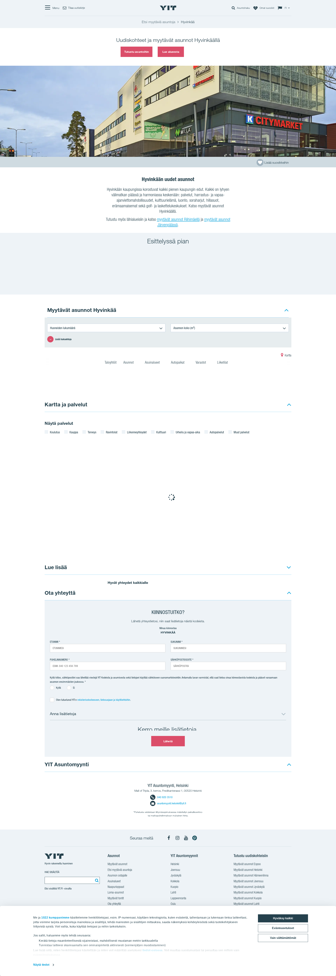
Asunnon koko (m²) (184, 328)
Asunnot (129, 362)
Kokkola (175, 881)
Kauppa (73, 432)
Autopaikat (178, 362)
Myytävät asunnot (117, 864)
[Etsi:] (96, 880)
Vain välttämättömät (283, 937)
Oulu (173, 904)
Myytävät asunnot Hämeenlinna (251, 875)
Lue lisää (56, 567)
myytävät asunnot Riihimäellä (178, 219)
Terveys (92, 432)
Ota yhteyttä (60, 592)
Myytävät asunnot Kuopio (248, 898)
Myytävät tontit (116, 898)
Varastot (201, 362)
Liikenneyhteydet (137, 432)
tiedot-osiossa (152, 950)
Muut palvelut (241, 432)
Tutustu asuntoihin (136, 51)
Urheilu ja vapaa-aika (188, 432)
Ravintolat (111, 432)
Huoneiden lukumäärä (62, 328)
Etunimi (54, 641)
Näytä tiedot (41, 964)
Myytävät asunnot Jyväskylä (249, 887)
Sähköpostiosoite (181, 659)
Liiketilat (223, 362)
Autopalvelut (217, 432)
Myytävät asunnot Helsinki (248, 870)
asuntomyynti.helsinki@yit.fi (171, 803)
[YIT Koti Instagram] (177, 838)
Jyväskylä (176, 875)
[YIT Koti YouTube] (186, 838)
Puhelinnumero (59, 659)
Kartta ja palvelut (66, 404)
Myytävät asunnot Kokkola (248, 892)
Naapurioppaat (116, 887)
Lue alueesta (170, 51)
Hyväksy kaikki (283, 918)
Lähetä (168, 741)
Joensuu (175, 870)
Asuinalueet (153, 362)
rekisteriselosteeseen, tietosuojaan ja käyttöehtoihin (103, 699)
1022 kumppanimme (55, 917)
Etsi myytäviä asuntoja (120, 870)
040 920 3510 (165, 797)
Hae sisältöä (52, 872)
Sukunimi (176, 641)
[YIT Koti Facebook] (169, 838)
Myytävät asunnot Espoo (247, 864)
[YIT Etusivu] (168, 8)
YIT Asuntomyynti (67, 764)
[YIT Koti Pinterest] (194, 838)
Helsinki (175, 864)
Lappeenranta (178, 898)
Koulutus (55, 432)
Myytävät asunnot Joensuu (248, 881)
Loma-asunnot (116, 892)
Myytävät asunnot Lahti (246, 904)
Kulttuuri (161, 432)
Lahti (173, 892)
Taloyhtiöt (111, 362)
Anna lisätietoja (63, 713)
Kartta (287, 355)
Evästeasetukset (283, 928)
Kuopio (174, 887)
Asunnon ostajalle (117, 875)
